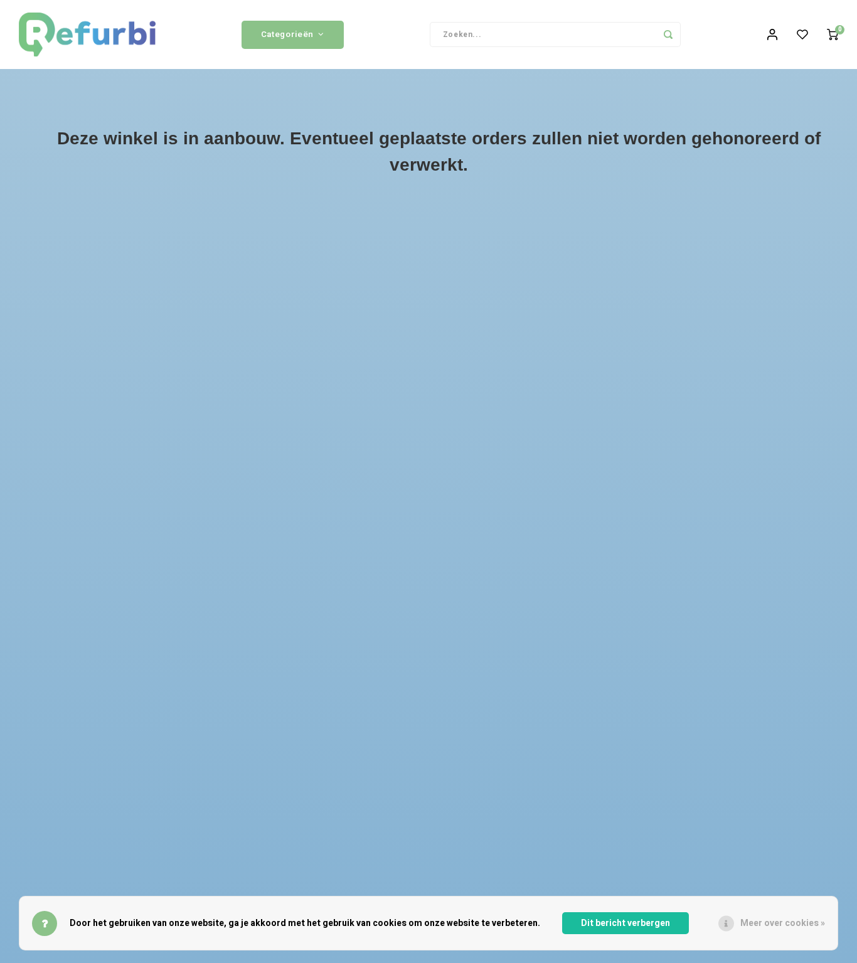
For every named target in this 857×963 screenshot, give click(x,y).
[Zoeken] (668, 34)
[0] (832, 34)
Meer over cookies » (782, 923)
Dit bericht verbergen (625, 923)
